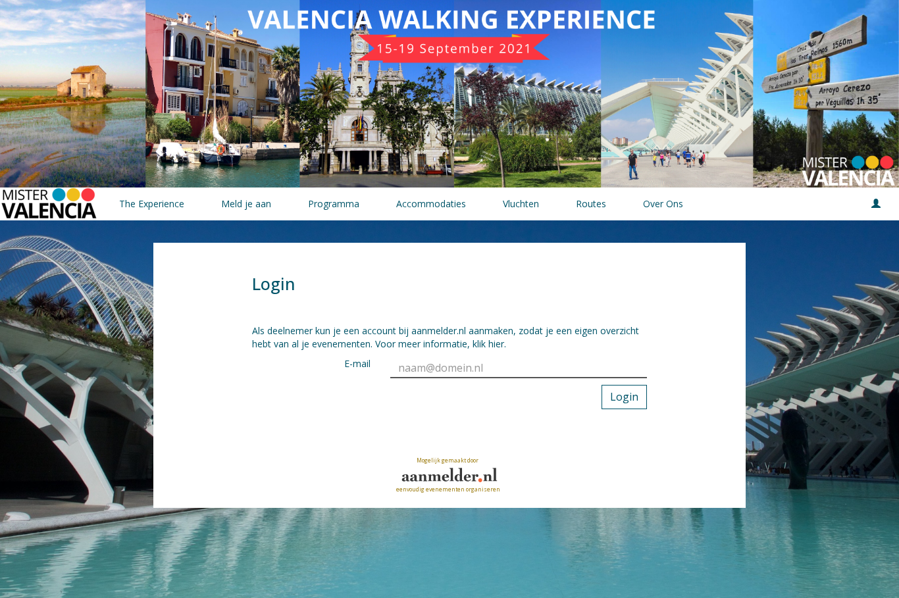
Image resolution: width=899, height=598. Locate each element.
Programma (333, 203)
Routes (591, 203)
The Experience (151, 203)
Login (624, 396)
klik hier (488, 343)
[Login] (876, 203)
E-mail (357, 363)
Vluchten (521, 203)
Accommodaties (431, 203)
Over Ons (663, 203)
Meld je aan (246, 203)
